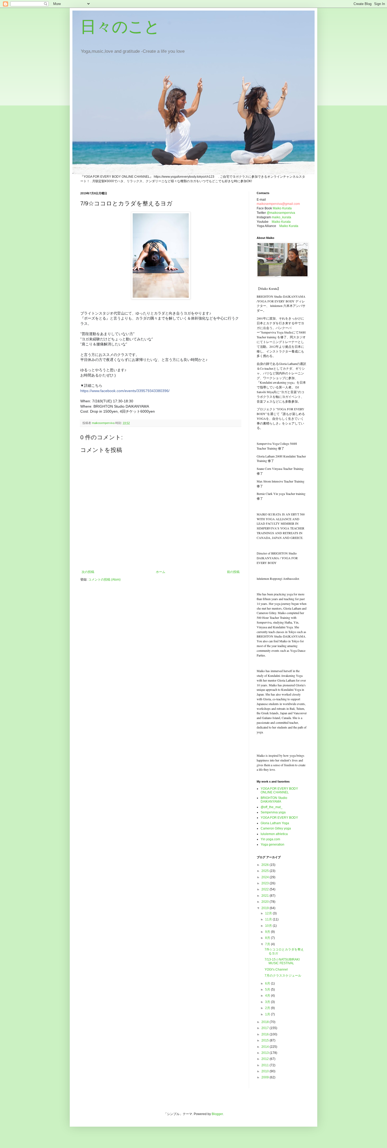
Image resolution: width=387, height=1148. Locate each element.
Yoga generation (272, 844)
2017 (265, 1028)
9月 (268, 932)
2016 (265, 1034)
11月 (269, 919)
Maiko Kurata (282, 208)
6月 (268, 983)
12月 (269, 913)
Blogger (217, 1114)
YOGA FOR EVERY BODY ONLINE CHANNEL (279, 790)
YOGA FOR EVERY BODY (279, 817)
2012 (265, 1059)
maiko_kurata (281, 217)
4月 (268, 995)
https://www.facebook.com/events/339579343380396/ (125, 391)
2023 (265, 883)
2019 (265, 908)
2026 (265, 865)
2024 (265, 877)
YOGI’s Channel (276, 969)
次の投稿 (88, 572)
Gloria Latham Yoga (275, 823)
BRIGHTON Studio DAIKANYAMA (274, 799)
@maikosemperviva (281, 213)
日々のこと (120, 27)
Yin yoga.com (270, 839)
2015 (265, 1040)
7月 (268, 944)
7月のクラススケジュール (283, 975)
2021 (265, 896)
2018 (265, 1022)
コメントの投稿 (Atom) (104, 579)
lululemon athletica (274, 834)
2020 (265, 902)
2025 (265, 871)
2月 (268, 1008)
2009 (265, 1077)
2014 (265, 1047)
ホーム (160, 572)
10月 (269, 926)
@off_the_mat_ (271, 807)
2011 (265, 1065)
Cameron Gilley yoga (276, 828)
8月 (268, 938)
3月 (268, 1002)
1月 (268, 1014)
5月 (268, 989)
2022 (265, 889)
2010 (265, 1071)
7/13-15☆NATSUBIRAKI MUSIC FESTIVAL (282, 961)
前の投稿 (233, 572)
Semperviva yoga (273, 812)
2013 (265, 1053)
